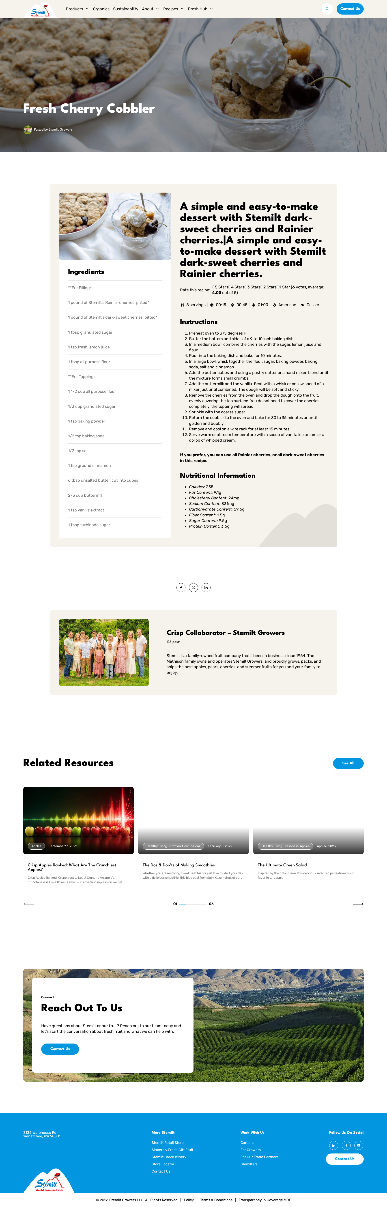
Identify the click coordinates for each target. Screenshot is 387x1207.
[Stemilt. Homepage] (40, 9)
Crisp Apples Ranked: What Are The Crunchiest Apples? (72, 867)
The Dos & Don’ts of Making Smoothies (179, 865)
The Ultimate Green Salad (282, 865)
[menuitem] (77, 9)
